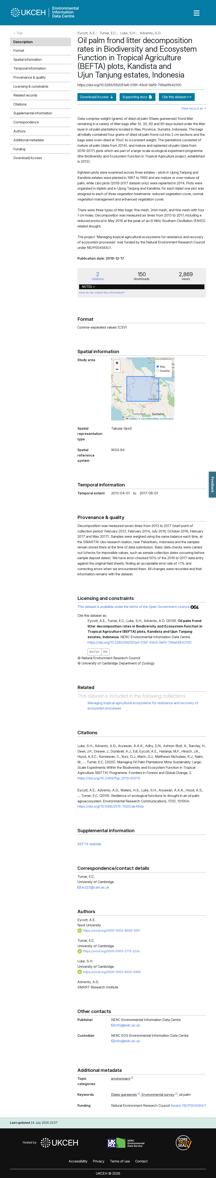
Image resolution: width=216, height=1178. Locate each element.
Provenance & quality (29, 77)
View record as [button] (192, 108)
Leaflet (132, 418)
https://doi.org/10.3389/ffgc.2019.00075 (108, 778)
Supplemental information (32, 113)
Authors (19, 131)
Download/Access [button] (27, 158)
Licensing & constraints (30, 86)
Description (23, 42)
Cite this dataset (174, 97)
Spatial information (27, 59)
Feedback (212, 485)
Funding (19, 149)
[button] (117, 363)
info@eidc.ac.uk (127, 1025)
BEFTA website (89, 844)
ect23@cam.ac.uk (95, 887)
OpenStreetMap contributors (157, 418)
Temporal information (29, 68)
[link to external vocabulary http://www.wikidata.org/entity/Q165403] (139, 1094)
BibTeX (94, 652)
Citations (20, 104)
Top (19, 33)
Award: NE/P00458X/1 (188, 1105)
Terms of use (120, 1161)
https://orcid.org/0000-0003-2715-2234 (111, 951)
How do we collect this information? (102, 292)
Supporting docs (135, 97)
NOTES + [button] (88, 286)
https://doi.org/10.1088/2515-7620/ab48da (110, 806)
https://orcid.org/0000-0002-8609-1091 (111, 930)
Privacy (98, 1161)
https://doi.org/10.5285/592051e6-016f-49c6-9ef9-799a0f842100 (140, 642)
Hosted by (30, 1142)
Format (18, 50)
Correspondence (26, 122)
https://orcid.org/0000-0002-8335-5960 (111, 972)
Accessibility (78, 1161)
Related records (25, 95)
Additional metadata (28, 140)
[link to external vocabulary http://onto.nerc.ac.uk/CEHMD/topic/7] (176, 1094)
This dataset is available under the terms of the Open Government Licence (133, 607)
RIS (105, 652)
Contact (141, 1161)
